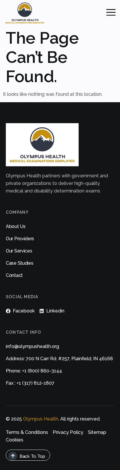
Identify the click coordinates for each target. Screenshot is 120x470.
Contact (14, 275)
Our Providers (20, 238)
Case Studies (19, 263)
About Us (16, 226)
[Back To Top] (12, 456)
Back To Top (32, 456)
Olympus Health (40, 419)
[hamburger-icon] (111, 13)
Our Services (19, 251)
